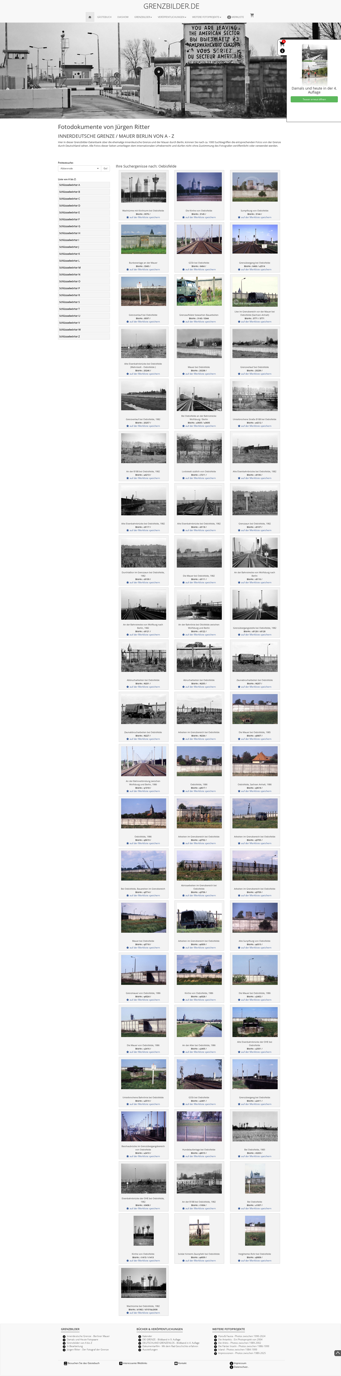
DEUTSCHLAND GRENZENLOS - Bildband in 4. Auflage (171, 1342)
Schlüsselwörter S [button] (69, 302)
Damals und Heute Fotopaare (82, 1339)
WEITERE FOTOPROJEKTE (205, 17)
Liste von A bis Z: (67, 179)
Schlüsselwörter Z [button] (69, 336)
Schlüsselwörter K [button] (69, 254)
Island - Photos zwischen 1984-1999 (237, 1349)
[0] (282, 44)
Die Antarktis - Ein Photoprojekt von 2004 (240, 1339)
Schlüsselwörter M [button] (70, 267)
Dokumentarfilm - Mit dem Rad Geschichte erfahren (170, 1346)
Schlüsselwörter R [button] (69, 295)
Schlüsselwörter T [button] (69, 309)
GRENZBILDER (142, 17)
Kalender (147, 1336)
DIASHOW (122, 17)
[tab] (84, 185)
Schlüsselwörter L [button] (69, 260)
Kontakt (182, 1363)
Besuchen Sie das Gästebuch (83, 1363)
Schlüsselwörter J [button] (69, 247)
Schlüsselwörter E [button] (69, 212)
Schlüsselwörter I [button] (69, 240)
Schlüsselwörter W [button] (70, 329)
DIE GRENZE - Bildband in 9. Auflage (161, 1339)
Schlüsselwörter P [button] (69, 288)
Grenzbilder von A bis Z (79, 1342)
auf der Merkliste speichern (144, 217)
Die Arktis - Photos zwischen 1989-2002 (239, 1342)
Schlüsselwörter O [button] (69, 281)
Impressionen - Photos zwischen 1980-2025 (242, 1353)
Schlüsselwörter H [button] (69, 233)
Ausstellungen (150, 1349)
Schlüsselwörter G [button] (69, 226)
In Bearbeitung (75, 1346)
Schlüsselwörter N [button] (69, 274)
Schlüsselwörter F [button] (69, 219)
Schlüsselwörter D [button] (69, 205)
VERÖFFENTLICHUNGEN (171, 17)
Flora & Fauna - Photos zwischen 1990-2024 (241, 1336)
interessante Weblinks (134, 1363)
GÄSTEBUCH (104, 17)
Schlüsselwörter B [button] (69, 192)
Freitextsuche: (65, 162)
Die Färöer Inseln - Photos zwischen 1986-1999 (243, 1346)
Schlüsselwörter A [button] (69, 185)
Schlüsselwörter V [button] (69, 322)
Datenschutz (240, 1366)
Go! (105, 168)
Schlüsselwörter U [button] (69, 316)
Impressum (239, 1363)
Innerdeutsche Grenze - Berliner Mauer (88, 1336)
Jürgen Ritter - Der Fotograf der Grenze (88, 1349)
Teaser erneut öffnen (314, 99)
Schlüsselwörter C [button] (69, 198)
